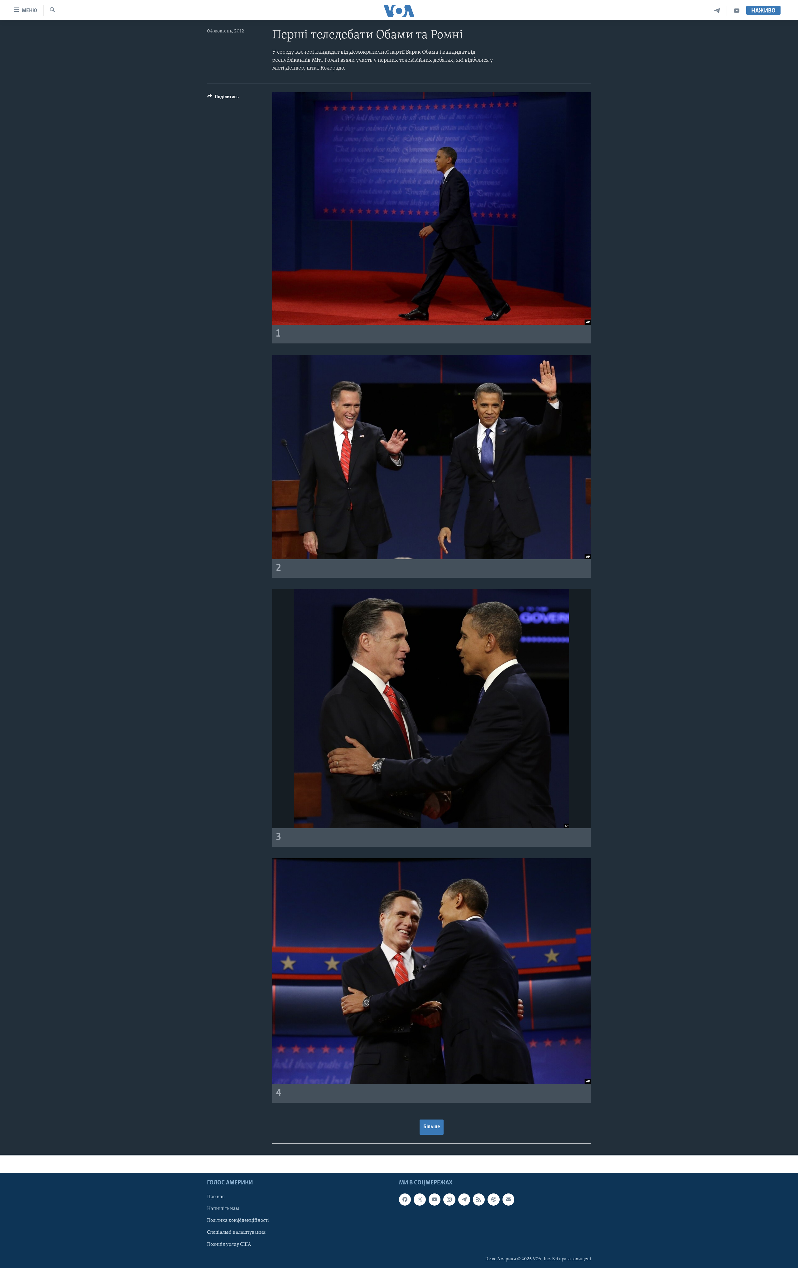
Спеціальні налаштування (236, 1232)
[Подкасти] (493, 1200)
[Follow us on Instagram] (449, 1200)
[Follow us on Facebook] (405, 1200)
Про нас (215, 1197)
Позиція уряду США (229, 1244)
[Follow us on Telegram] (464, 1200)
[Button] (223, 98)
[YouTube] (736, 11)
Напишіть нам (223, 1209)
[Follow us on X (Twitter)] (419, 1200)
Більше (431, 1127)
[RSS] (479, 1200)
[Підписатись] (508, 1200)
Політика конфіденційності (238, 1220)
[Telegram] (717, 11)
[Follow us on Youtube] (434, 1200)
